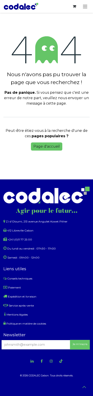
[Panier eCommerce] (74, 6)
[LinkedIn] (32, 361)
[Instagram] (51, 361)
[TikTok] (61, 361)
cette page (56, 103)
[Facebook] (41, 361)
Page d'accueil (46, 146)
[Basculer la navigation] (85, 6)
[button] (80, 345)
